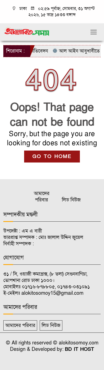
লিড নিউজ (71, 200)
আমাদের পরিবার (41, 196)
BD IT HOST (79, 349)
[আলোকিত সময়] (27, 31)
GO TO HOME (52, 156)
